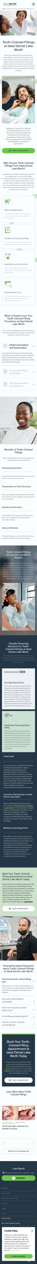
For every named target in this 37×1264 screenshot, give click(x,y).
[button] (33, 4)
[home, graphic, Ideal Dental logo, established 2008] (10, 4)
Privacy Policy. (14, 1250)
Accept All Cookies (18, 1256)
